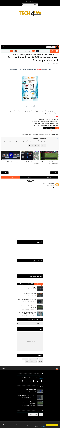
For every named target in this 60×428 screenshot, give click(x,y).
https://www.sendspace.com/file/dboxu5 (48, 121)
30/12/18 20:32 (51, 185)
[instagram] (26, 381)
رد (53, 187)
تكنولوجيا (15, 51)
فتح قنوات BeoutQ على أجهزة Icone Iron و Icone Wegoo (49, 162)
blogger (11, 177)
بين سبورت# (51, 128)
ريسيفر (37, 51)
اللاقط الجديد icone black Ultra (29, 293)
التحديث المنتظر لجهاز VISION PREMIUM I (31, 162)
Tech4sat (40, 378)
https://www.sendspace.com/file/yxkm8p (48, 119)
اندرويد (36, 359)
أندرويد (41, 359)
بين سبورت (51, 54)
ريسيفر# (45, 128)
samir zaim (51, 184)
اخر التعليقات (21, 284)
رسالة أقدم (4, 172)
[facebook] (33, 1)
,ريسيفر (40, 63)
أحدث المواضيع (38, 284)
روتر (36, 361)
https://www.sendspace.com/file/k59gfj (48, 123)
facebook (48, 177)
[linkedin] (30, 381)
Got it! (52, 425)
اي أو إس (31, 359)
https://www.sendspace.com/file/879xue (48, 125)
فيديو (27, 361)
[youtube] (27, 1)
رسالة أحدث (54, 172)
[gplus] (30, 1)
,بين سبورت (44, 63)
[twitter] (37, 381)
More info (42, 426)
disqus (29, 177)
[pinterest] (23, 381)
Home (56, 54)
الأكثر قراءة (30, 284)
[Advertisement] (30, 31)
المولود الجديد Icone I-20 (29, 51)
